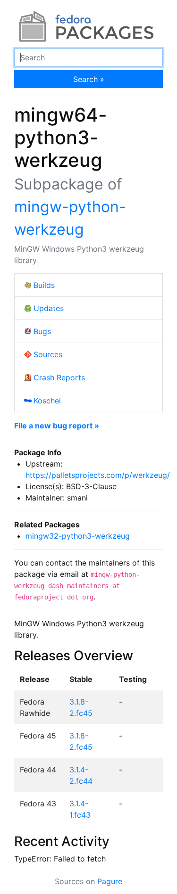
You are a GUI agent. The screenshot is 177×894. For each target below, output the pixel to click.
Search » (88, 79)
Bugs (42, 331)
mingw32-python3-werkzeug (77, 536)
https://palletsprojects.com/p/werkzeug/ (97, 475)
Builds (44, 285)
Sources (48, 354)
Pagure (109, 881)
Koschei (47, 400)
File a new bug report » (56, 425)
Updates (49, 308)
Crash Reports (59, 377)
